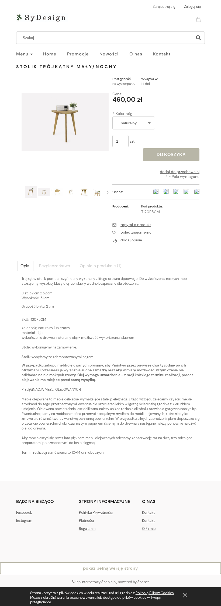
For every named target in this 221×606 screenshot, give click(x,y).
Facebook (24, 512)
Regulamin (87, 528)
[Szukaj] (198, 37)
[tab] (25, 266)
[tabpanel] (110, 374)
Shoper (143, 582)
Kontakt (148, 512)
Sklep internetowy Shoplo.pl (94, 582)
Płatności (86, 520)
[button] (108, 192)
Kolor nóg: (122, 113)
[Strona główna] (42, 16)
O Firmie (149, 528)
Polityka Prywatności (96, 512)
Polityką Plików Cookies (155, 593)
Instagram (24, 520)
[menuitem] (29, 54)
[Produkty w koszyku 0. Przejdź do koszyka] (199, 19)
